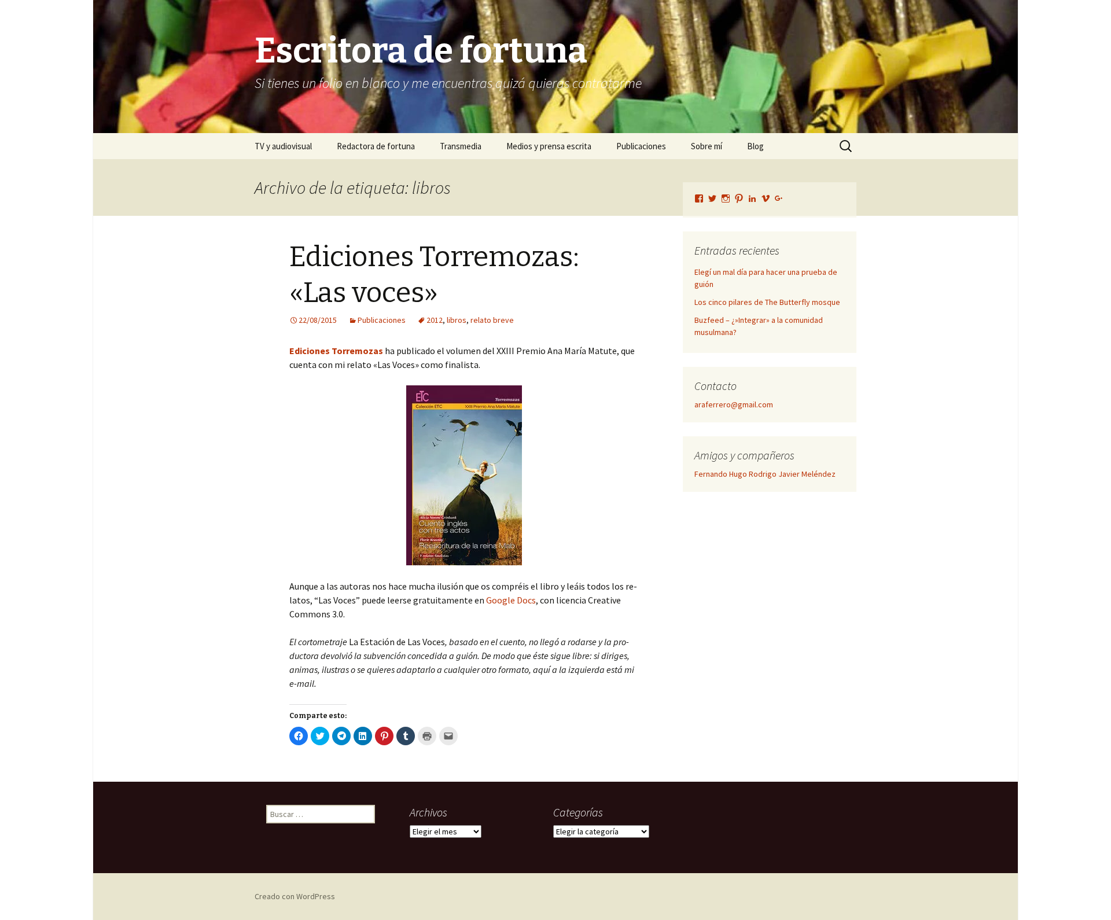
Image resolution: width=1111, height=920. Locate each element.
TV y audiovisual (283, 146)
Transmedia (460, 146)
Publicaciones (641, 146)
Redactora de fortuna (376, 146)
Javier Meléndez (807, 474)
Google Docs (511, 600)
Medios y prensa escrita (548, 146)
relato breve (492, 320)
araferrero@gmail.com (733, 404)
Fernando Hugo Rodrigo (735, 474)
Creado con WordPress (295, 896)
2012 (434, 320)
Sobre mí (706, 146)
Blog (755, 146)
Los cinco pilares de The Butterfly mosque (767, 302)
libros (456, 320)
